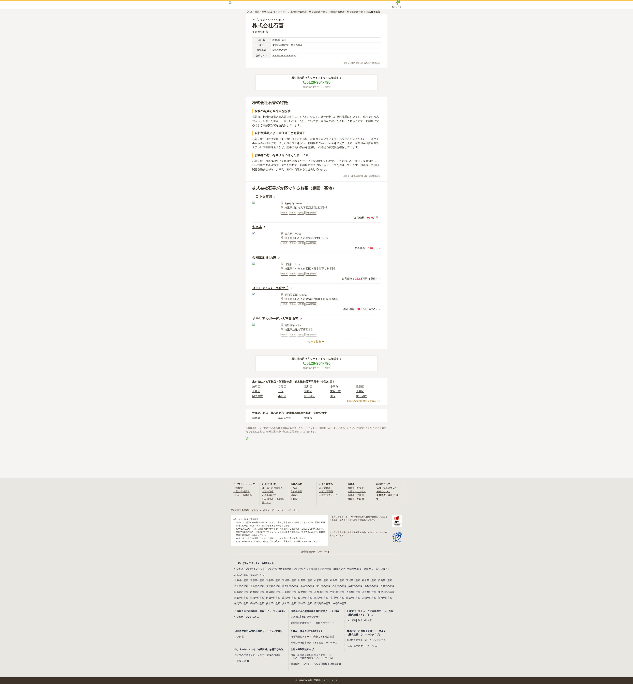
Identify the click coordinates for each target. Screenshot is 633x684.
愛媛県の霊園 (353, 597)
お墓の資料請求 (241, 491)
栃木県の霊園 (369, 580)
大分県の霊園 (289, 603)
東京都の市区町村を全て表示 (362, 401)
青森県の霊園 (257, 580)
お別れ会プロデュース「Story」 (363, 646)
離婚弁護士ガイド (325, 623)
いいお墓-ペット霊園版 (306, 569)
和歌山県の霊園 (386, 592)
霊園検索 (238, 488)
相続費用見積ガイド (312, 616)
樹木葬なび (325, 569)
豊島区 (360, 386)
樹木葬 (294, 495)
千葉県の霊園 (257, 586)
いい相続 (295, 616)
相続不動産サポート (300, 636)
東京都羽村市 (260, 31)
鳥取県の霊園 (241, 597)
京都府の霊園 (321, 592)
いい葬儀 (238, 616)
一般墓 (294, 488)
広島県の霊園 (289, 597)
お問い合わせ (293, 510)
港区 (332, 396)
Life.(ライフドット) (256, 569)
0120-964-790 (318, 82)
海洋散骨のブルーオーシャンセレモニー (367, 640)
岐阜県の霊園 (241, 592)
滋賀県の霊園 (305, 592)
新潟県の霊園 (307, 586)
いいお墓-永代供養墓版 (280, 569)
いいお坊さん (252, 616)
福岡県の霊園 (385, 597)
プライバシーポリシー (261, 510)
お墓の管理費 (326, 491)
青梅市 (308, 417)
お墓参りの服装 (356, 495)
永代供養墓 (296, 491)
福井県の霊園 (355, 586)
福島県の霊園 (337, 580)
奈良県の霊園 (369, 592)
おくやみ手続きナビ (244, 655)
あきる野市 (284, 417)
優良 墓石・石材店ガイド (377, 569)
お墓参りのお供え (357, 491)
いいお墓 (238, 569)
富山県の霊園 (323, 586)
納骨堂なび (339, 569)
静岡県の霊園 (257, 592)
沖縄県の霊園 (339, 603)
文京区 (360, 391)
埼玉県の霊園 (241, 586)
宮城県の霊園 (289, 580)
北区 (281, 391)
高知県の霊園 (369, 597)
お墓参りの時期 (356, 499)
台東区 (256, 391)
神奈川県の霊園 (290, 586)
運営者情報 (236, 510)
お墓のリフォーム (328, 495)
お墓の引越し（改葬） (273, 499)
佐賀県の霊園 (241, 603)
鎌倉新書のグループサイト (316, 551)
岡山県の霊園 (273, 597)
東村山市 (335, 391)
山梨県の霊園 (371, 586)
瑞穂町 (256, 417)
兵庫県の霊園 (353, 592)
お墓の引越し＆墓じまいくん (249, 574)
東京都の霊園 (273, 586)
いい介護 (351, 620)
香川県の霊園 (337, 597)
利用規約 (246, 510)
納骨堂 (294, 499)
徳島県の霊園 (321, 597)
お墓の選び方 (269, 495)
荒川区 (308, 386)
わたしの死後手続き (300, 642)
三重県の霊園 (289, 592)
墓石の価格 (325, 488)
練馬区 (256, 386)
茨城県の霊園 (353, 580)
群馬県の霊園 (385, 580)
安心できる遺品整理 (323, 636)
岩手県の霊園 (273, 580)
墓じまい (266, 502)
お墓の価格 (267, 491)
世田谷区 (309, 396)
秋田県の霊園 (305, 580)
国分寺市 (257, 396)
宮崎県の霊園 (305, 603)
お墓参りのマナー (357, 488)
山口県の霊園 (305, 597)
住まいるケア (365, 620)
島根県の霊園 (257, 597)
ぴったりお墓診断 (242, 495)
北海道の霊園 (241, 580)
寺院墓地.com (354, 569)
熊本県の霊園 (273, 603)
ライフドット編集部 (316, 428)
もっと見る (314, 341)
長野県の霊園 (387, 586)
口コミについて (279, 510)
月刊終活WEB (241, 661)
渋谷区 (308, 391)
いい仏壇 (239, 636)
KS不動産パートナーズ (325, 642)
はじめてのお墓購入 (272, 488)
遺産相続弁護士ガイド (302, 623)
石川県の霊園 (339, 586)
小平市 (334, 386)
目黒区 (282, 386)
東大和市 (361, 396)
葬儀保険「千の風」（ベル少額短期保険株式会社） (317, 664)
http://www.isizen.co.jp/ (284, 55)
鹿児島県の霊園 (322, 603)
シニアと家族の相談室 (268, 655)
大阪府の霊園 (337, 592)
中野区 (282, 396)
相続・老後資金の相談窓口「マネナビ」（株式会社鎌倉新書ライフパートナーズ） (312, 656)
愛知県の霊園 (273, 592)
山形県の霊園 (321, 580)
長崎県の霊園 (257, 603)
